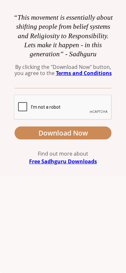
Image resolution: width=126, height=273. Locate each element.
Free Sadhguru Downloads (63, 161)
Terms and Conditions (84, 73)
